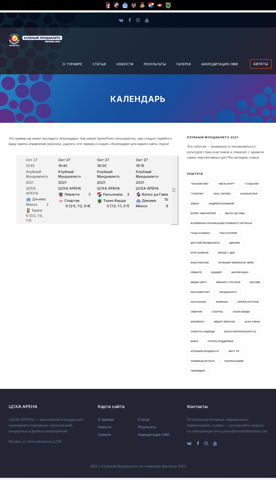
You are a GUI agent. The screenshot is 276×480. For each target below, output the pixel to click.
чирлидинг (198, 370)
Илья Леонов (200, 262)
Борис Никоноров (203, 213)
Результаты (155, 64)
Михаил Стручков (228, 282)
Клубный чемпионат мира (236, 262)
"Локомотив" (200, 183)
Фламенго (197, 321)
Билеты (261, 64)
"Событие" (252, 183)
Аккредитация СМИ (219, 64)
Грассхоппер (228, 233)
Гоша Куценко (200, 233)
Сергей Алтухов (248, 302)
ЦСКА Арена (252, 321)
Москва (255, 282)
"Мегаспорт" (226, 183)
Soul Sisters (222, 193)
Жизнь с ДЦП (226, 252)
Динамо (234, 243)
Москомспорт (200, 292)
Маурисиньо (240, 272)
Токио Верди (241, 311)
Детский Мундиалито (205, 243)
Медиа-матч (199, 282)
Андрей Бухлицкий (221, 203)
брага (194, 341)
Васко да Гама (235, 213)
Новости (124, 64)
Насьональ (198, 302)
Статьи (99, 64)
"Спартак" (197, 193)
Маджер (216, 272)
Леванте (196, 272)
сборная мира (234, 361)
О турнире (72, 64)
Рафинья (222, 302)
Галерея (183, 64)
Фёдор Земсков (224, 321)
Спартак (217, 311)
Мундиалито (228, 292)
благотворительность (240, 331)
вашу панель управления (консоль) (35, 144)
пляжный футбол (203, 361)
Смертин (196, 311)
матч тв (234, 351)
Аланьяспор (248, 193)
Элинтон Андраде (203, 331)
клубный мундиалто (205, 351)
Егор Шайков (200, 252)
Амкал (195, 203)
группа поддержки (220, 341)
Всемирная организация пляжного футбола (221, 223)
